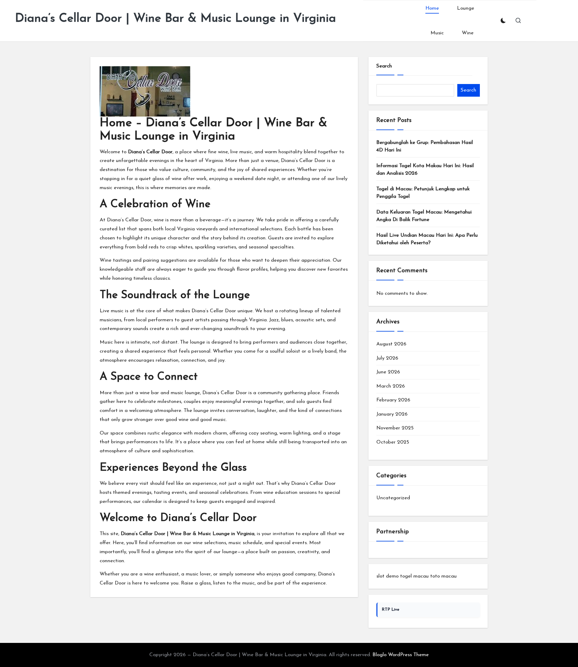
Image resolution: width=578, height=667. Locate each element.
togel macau (414, 576)
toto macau (443, 576)
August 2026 (391, 344)
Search (384, 66)
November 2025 (395, 428)
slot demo (387, 576)
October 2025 (392, 442)
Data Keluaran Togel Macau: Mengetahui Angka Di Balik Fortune (424, 216)
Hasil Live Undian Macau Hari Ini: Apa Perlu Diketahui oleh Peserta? (427, 239)
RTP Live (390, 609)
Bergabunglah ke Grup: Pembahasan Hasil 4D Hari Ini (424, 146)
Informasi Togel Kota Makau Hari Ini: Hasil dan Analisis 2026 (425, 169)
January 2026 (392, 414)
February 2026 (393, 400)
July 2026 (387, 358)
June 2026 (388, 372)
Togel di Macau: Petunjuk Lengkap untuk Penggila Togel (423, 192)
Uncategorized (393, 497)
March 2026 (390, 386)
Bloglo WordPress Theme (400, 654)
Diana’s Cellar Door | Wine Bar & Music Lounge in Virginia (175, 19)
